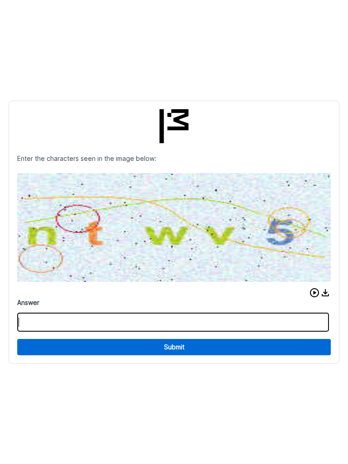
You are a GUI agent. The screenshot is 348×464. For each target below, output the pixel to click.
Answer (28, 302)
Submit (174, 347)
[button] (314, 292)
